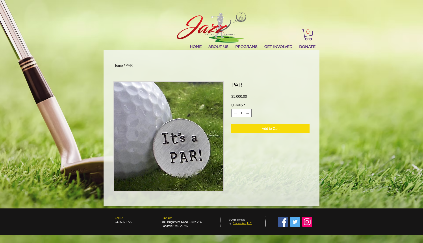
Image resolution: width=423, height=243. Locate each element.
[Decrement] (234, 113)
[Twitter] (295, 222)
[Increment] (248, 113)
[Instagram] (307, 222)
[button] (308, 34)
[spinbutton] (241, 113)
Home (118, 65)
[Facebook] (283, 222)
